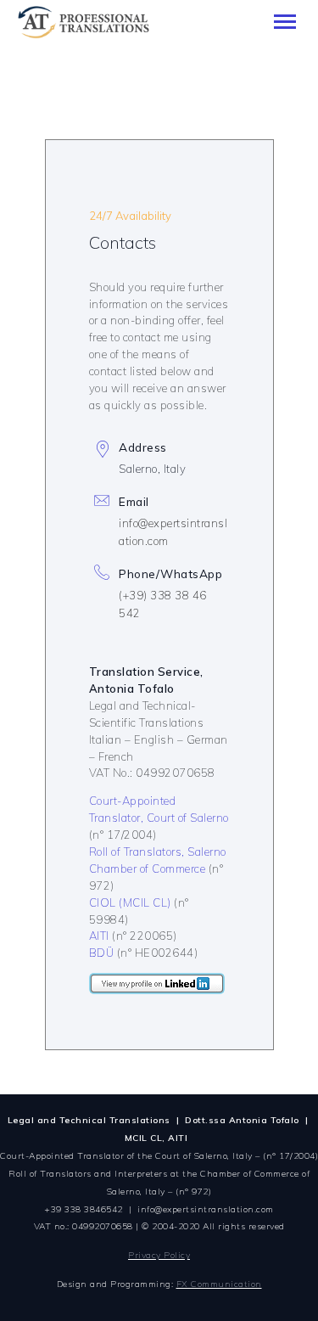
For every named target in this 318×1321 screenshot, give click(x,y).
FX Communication (219, 1284)
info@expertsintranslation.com (205, 1209)
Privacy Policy (159, 1255)
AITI (99, 935)
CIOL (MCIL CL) (130, 902)
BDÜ (101, 952)
